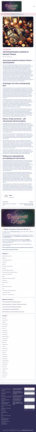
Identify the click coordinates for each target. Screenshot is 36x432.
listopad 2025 (4, 334)
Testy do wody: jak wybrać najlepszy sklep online (11, 301)
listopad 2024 (4, 358)
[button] (11, 197)
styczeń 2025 (4, 354)
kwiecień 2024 (5, 372)
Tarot (3, 288)
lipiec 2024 (4, 366)
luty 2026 (4, 328)
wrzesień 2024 (5, 362)
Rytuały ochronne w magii (7, 286)
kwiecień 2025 (5, 348)
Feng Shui (4, 264)
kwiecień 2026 (5, 324)
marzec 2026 (4, 326)
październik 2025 (5, 336)
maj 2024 (4, 370)
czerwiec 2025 (5, 344)
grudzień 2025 (5, 332)
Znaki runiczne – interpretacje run (8, 294)
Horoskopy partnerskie (9, 272)
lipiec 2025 (4, 342)
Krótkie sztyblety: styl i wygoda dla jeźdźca (10, 309)
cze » (33, 409)
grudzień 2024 (5, 356)
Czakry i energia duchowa (7, 260)
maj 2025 (4, 346)
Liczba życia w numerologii (7, 274)
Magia (3, 276)
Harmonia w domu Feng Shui (7, 266)
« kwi (26, 409)
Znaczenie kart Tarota (7, 49)
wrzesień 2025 (5, 338)
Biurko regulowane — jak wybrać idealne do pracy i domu (13, 311)
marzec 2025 (4, 350)
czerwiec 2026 (5, 320)
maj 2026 (4, 322)
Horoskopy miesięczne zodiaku (7, 270)
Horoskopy (4, 268)
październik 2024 (5, 360)
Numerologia (4, 280)
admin (10, 195)
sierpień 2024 (4, 364)
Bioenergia (4, 258)
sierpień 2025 (4, 340)
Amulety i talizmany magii (5, 388)
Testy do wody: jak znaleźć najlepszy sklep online (11, 306)
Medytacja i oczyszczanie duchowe (8, 278)
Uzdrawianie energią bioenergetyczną (9, 290)
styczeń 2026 (4, 330)
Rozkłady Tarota (5, 282)
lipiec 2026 (4, 318)
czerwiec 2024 (5, 368)
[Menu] (34, 6)
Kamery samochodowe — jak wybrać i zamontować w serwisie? (14, 304)
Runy (3, 284)
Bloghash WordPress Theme (27, 430)
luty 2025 (4, 352)
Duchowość (4, 262)
